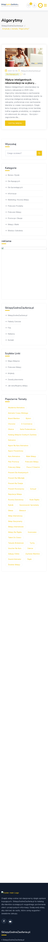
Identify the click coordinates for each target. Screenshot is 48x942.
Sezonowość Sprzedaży (29, 505)
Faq (9, 328)
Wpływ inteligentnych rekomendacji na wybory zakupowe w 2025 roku (19, 81)
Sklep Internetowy (15, 516)
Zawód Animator (14, 559)
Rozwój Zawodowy (15, 500)
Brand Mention (14, 418)
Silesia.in (22, 510)
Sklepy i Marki (13, 224)
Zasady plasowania (15, 379)
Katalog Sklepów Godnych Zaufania (22, 435)
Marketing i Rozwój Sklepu (18, 200)
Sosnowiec (32, 532)
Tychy (32, 543)
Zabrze (30, 548)
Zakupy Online (13, 554)
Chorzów (11, 424)
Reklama (11, 334)
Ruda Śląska (34, 500)
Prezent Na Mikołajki (16, 478)
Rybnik (10, 505)
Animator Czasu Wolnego (18, 413)
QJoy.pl (33, 489)
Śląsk (29, 559)
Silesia (10, 510)
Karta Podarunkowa (28, 429)
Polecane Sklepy (14, 212)
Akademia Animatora (16, 407)
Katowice (12, 440)
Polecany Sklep (14, 467)
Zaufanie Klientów (32, 554)
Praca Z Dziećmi (33, 467)
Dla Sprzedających (15, 187)
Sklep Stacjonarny (15, 521)
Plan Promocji (13, 462)
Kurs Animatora (14, 456)
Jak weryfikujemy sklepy (17, 386)
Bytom (28, 418)
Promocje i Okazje (15, 218)
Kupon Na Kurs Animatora (18, 445)
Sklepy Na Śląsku (15, 532)
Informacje (12, 193)
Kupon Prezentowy (15, 451)
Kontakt (11, 340)
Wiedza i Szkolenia (15, 230)
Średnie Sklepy (14, 565)
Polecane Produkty (15, 206)
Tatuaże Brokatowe (16, 543)
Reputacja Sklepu (15, 494)
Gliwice (11, 429)
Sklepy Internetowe (16, 527)
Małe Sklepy (31, 456)
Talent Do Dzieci (14, 537)
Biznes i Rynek (13, 175)
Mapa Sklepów (14, 361)
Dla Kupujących (12, 74)
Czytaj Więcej (15, 123)
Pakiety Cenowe (14, 321)
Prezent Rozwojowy (16, 489)
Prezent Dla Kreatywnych (18, 472)
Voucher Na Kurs (14, 548)
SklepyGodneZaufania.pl (12, 26)
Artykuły (11, 373)
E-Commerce (26, 424)
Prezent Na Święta (15, 483)
